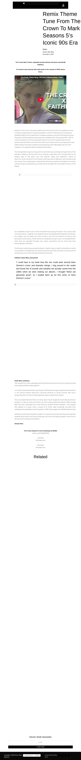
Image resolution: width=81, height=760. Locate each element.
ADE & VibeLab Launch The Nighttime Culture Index (30, 645)
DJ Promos (37, 755)
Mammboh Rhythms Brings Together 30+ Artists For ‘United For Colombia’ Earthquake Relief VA (39, 579)
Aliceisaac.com (40, 447)
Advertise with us (28, 755)
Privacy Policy (53, 755)
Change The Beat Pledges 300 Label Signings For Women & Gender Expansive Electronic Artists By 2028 (40, 713)
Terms (46, 757)
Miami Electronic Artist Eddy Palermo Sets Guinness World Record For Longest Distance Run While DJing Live (39, 512)
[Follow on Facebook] (65, 755)
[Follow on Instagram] (59, 755)
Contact (47, 755)
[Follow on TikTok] (62, 755)
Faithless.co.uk (40, 440)
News (45, 49)
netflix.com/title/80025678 (40, 433)
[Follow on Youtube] (68, 755)
